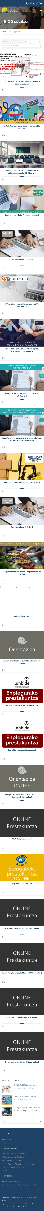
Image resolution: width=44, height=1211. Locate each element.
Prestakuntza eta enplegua (12, 1160)
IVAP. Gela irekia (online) (22, 839)
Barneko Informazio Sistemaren (22, 1207)
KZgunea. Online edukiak (22, 883)
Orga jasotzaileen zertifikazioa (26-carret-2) (22, 482)
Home (4, 32)
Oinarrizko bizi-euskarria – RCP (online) (22, 1017)
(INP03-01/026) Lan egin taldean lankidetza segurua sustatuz (22, 82)
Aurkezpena (6, 1139)
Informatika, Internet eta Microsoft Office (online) (22, 973)
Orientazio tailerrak (22, 616)
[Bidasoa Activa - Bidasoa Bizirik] (10, 10)
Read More (22, 65)
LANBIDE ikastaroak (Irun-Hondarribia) (22, 705)
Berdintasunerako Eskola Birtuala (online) (22, 1062)
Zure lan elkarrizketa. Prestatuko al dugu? (22, 215)
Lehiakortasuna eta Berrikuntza (13, 1157)
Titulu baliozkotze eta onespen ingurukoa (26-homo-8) (22, 127)
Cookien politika (29, 1204)
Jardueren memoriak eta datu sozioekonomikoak (20, 1185)
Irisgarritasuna (7, 1207)
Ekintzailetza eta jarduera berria (14, 1153)
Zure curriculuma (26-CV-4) (22, 259)
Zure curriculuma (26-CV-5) (22, 527)
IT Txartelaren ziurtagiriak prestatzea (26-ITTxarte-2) (22, 305)
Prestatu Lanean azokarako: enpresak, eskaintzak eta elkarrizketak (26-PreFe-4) (22, 439)
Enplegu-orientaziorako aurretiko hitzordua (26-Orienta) (22, 662)
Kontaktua (5, 1143)
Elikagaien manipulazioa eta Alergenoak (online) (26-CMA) (22, 572)
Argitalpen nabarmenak (11, 1181)
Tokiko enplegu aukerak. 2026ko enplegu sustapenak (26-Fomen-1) (22, 350)
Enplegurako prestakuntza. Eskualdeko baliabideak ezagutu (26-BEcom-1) (22, 171)
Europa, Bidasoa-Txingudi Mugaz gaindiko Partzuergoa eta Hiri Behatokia (18, 1165)
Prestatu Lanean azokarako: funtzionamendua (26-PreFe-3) (22, 394)
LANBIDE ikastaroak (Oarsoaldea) (22, 750)
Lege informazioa (7, 1204)
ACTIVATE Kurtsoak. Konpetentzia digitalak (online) (22, 929)
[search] (39, 46)
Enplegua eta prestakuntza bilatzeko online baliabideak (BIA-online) (22, 795)
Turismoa (5, 1171)
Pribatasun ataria (18, 1204)
